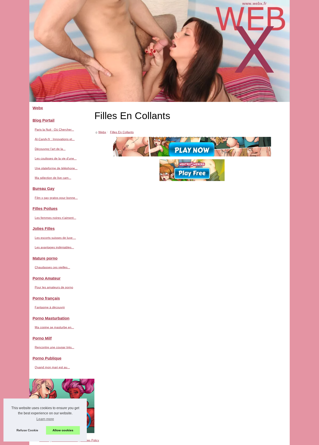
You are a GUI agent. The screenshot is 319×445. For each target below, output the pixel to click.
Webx (102, 132)
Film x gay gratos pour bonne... (56, 197)
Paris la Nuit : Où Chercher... (54, 129)
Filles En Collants (122, 132)
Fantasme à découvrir (50, 307)
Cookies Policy (89, 440)
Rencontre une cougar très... (54, 347)
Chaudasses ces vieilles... (52, 267)
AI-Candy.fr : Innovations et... (55, 139)
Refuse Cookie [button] (27, 430)
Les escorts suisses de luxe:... (55, 237)
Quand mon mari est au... (52, 367)
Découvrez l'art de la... (50, 149)
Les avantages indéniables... (54, 247)
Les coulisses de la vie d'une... (56, 158)
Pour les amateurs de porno (54, 287)
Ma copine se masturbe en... (54, 327)
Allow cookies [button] (63, 430)
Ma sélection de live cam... (53, 177)
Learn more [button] (45, 419)
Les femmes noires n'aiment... (55, 217)
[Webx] (159, 51)
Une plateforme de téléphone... (56, 168)
